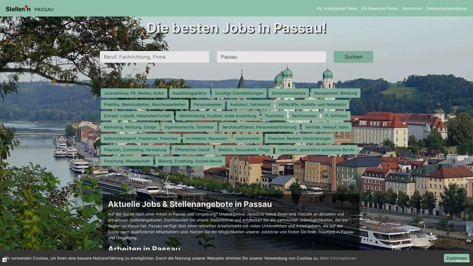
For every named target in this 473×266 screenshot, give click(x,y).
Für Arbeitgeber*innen (337, 8)
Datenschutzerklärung (446, 8)
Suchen (353, 57)
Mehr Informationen (338, 258)
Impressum (412, 8)
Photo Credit (463, 261)
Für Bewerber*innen (380, 8)
